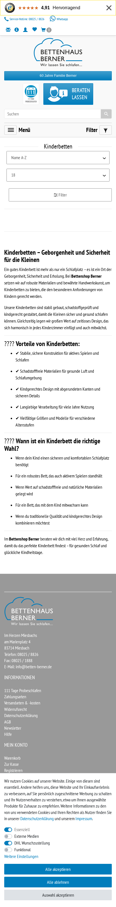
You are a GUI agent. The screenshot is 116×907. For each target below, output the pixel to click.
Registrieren (13, 770)
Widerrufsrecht (15, 709)
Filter (62, 195)
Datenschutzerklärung (21, 715)
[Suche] (106, 113)
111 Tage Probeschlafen (22, 690)
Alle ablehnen (58, 882)
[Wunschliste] (34, 29)
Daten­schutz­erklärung (37, 818)
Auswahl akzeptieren (58, 895)
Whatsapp (62, 19)
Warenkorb (12, 758)
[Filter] (105, 130)
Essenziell (22, 829)
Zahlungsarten (15, 696)
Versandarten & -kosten (22, 703)
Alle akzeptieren (58, 869)
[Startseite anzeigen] (29, 610)
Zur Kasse (11, 764)
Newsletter (12, 728)
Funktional (22, 849)
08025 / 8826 (27, 19)
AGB (7, 722)
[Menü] (10, 130)
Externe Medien (26, 836)
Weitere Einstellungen (21, 856)
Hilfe (8, 734)
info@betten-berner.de (34, 666)
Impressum (83, 818)
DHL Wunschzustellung (32, 843)
